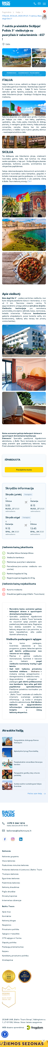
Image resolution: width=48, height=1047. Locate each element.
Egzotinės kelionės (11, 878)
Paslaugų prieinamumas (13, 947)
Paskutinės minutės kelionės (15, 865)
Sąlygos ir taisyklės (11, 934)
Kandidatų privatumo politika (15, 956)
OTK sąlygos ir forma (11, 938)
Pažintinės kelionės (11, 883)
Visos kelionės (8, 861)
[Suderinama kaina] (44, 11)
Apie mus (6, 912)
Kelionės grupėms (10, 857)
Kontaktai (6, 916)
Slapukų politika (9, 943)
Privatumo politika (10, 929)
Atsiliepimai (7, 960)
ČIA (29, 181)
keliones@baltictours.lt (19, 831)
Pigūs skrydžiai (8, 892)
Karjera (5, 951)
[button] (5, 1034)
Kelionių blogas (9, 921)
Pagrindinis (6, 12)
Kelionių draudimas (10, 887)
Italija (18, 12)
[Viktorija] (44, 17)
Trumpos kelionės (10, 874)
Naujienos (6, 925)
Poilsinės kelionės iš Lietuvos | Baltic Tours (22, 870)
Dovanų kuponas (9, 896)
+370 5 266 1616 (16, 823)
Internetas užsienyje (11, 900)
